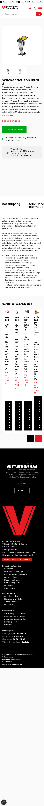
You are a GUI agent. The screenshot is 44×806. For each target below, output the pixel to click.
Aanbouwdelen (11, 601)
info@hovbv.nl (10, 549)
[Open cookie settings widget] (4, 802)
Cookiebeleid (7, 661)
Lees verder (9, 415)
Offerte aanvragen (14, 129)
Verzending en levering (14, 613)
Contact (23, 490)
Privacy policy (10, 622)
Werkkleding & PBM (12, 582)
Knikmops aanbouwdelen (15, 574)
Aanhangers (9, 588)
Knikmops (8, 569)
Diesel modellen (11, 596)
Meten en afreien (12, 580)
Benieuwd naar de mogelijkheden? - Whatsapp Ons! (21, 139)
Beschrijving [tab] (11, 204)
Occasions (9, 604)
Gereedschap (10, 577)
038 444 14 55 (10, 546)
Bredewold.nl (17, 664)
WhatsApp (23, 483)
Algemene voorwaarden (15, 619)
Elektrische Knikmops (13, 571)
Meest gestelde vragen (14, 616)
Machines (8, 585)
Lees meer (8, 115)
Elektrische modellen (13, 599)
